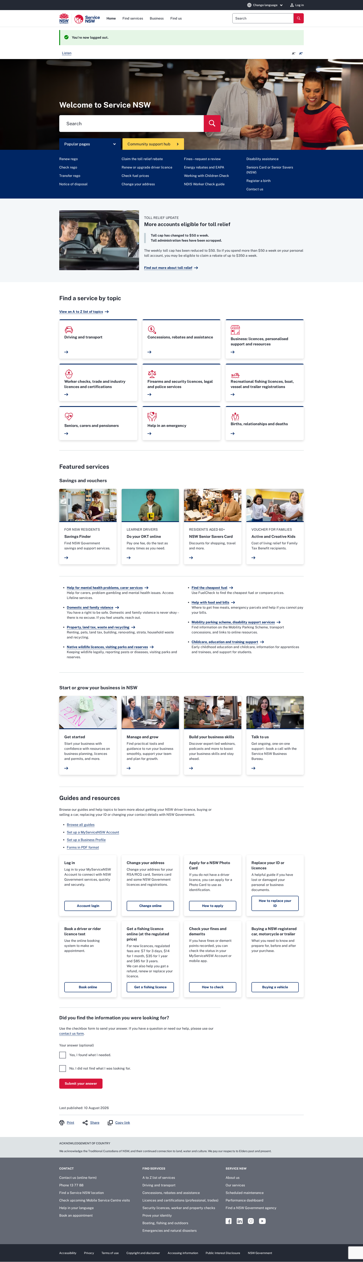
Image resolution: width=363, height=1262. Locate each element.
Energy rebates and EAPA (204, 167)
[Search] (299, 18)
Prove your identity (157, 1215)
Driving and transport (158, 1185)
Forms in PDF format (83, 847)
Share (94, 1123)
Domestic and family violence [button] (90, 607)
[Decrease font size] (294, 54)
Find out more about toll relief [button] (168, 268)
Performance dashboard (244, 1200)
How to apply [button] (212, 906)
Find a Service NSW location (81, 1193)
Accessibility (67, 1253)
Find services (132, 18)
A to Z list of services (158, 1178)
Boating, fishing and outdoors (165, 1223)
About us (232, 1178)
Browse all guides (81, 825)
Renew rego (68, 159)
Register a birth (258, 181)
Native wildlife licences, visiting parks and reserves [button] (107, 647)
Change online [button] (150, 906)
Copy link (122, 1123)
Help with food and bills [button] (210, 602)
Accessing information (183, 1253)
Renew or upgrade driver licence (147, 167)
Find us (176, 18)
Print (70, 1123)
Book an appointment (76, 1215)
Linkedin (240, 1221)
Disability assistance (262, 159)
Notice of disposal (73, 184)
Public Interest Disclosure (223, 1253)
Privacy (89, 1253)
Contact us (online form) (78, 1178)
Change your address (138, 184)
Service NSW (236, 1168)
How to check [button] (213, 987)
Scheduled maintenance (245, 1193)
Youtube (262, 1221)
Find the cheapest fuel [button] (209, 588)
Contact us (254, 189)
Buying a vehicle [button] (275, 987)
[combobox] (263, 18)
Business (157, 18)
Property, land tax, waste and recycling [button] (98, 627)
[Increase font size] (301, 54)
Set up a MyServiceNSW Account (93, 832)
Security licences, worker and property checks (178, 1208)
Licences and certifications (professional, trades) (180, 1200)
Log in (299, 5)
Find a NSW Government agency (251, 1208)
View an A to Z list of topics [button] (81, 312)
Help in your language (76, 1208)
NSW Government (260, 1253)
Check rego (68, 167)
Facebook (228, 1221)
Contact (66, 1168)
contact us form (71, 1034)
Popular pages (77, 144)
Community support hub (149, 144)
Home (111, 18)
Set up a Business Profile (86, 840)
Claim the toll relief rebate (142, 159)
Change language (265, 5)
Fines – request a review (202, 159)
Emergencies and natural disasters (169, 1231)
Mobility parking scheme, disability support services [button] (233, 622)
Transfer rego (69, 176)
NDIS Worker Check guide (204, 184)
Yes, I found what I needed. (90, 1055)
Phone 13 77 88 (71, 1185)
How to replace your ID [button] (275, 903)
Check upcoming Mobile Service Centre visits (94, 1200)
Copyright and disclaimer (143, 1253)
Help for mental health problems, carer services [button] (105, 588)
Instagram (251, 1221)
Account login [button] (88, 906)
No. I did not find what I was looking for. (100, 1068)
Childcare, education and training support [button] (225, 642)
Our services (235, 1185)
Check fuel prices (135, 176)
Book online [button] (88, 987)
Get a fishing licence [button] (150, 987)
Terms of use (110, 1253)
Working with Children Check (206, 176)
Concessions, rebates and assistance (171, 1193)
